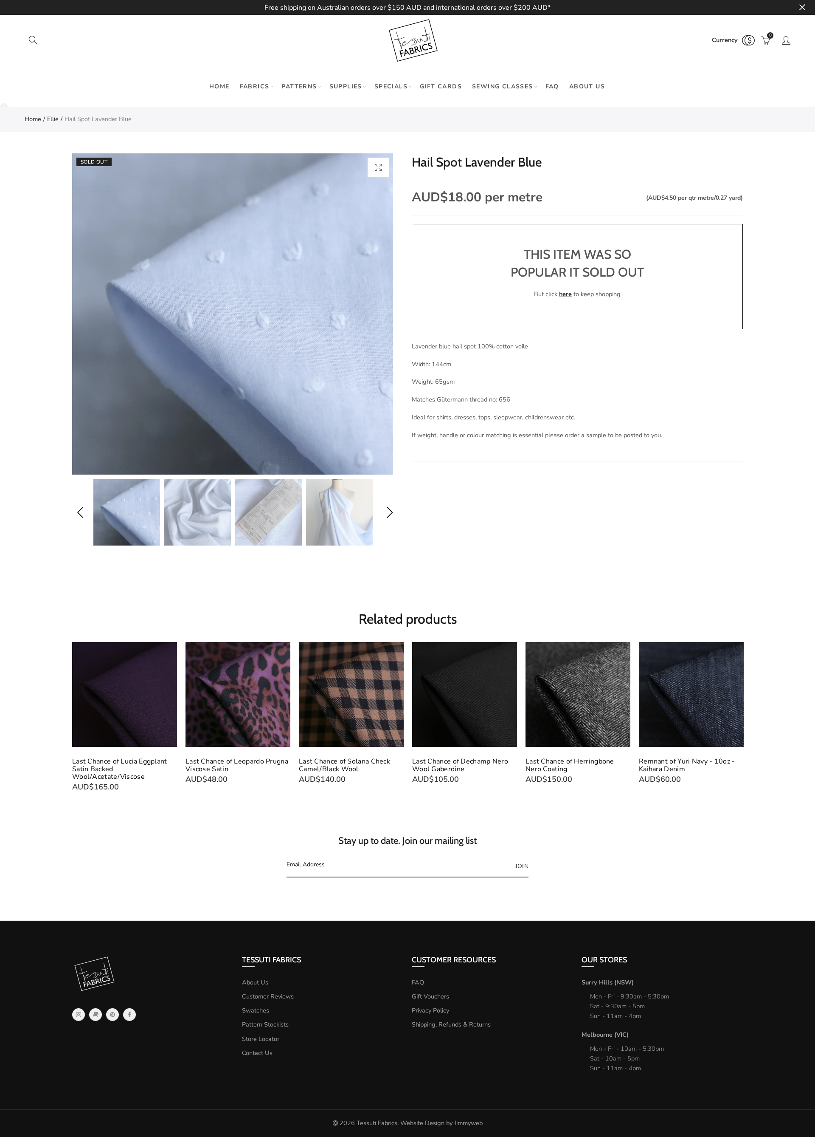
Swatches (255, 1010)
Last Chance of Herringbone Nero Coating (570, 765)
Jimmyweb (468, 1123)
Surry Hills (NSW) (608, 982)
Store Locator (260, 1039)
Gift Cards (441, 86)
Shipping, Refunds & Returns (451, 1024)
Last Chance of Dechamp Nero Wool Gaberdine (460, 765)
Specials (391, 86)
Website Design (422, 1123)
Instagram (78, 1014)
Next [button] (389, 512)
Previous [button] (80, 512)
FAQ (552, 86)
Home (219, 86)
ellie (53, 119)
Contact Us (257, 1053)
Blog (95, 1014)
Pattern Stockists (265, 1024)
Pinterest (112, 1014)
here (565, 294)
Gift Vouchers (430, 996)
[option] (232, 314)
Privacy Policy (430, 1010)
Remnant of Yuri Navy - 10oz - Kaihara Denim (687, 765)
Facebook (129, 1014)
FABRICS (255, 86)
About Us (255, 982)
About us (587, 86)
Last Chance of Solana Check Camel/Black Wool (344, 765)
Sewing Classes (502, 86)
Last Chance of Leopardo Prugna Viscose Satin (236, 765)
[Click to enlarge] (378, 167)
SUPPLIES (345, 86)
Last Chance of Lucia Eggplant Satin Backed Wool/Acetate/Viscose (119, 769)
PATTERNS (299, 86)
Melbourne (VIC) (605, 1034)
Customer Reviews (268, 996)
